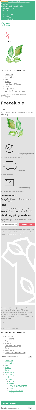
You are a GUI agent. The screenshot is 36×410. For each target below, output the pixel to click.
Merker (8, 377)
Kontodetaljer (16, 391)
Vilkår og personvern (17, 211)
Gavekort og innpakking (16, 91)
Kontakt (9, 19)
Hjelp (11, 393)
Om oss (9, 14)
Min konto (9, 384)
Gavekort (4, 211)
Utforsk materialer (25, 199)
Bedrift (3, 201)
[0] (8, 34)
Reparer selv (10, 89)
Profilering (9, 375)
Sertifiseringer (12, 199)
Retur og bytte (7, 209)
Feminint (9, 75)
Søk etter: (5, 357)
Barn (7, 79)
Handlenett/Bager (13, 84)
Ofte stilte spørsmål (21, 209)
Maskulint (9, 77)
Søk (29, 357)
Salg (7, 86)
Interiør (8, 82)
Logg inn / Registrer (18, 386)
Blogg (8, 17)
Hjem (3, 95)
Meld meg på (27, 224)
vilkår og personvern (15, 234)
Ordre (11, 388)
